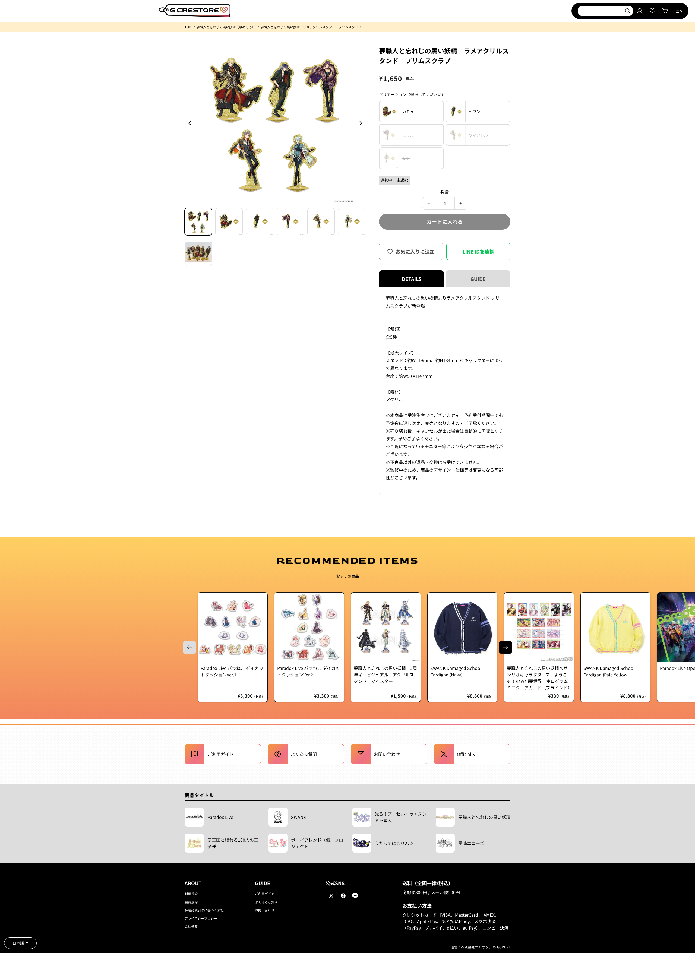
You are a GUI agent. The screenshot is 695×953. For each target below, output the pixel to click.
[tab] (198, 221)
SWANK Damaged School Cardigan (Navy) (456, 671)
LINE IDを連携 (478, 251)
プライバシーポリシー (201, 918)
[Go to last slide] (190, 123)
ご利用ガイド (264, 893)
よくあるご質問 (266, 902)
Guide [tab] (478, 278)
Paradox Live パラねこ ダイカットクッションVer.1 (232, 671)
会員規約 (191, 902)
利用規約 (191, 893)
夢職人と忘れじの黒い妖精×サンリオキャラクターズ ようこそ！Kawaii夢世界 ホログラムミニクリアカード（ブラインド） (539, 678)
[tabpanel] (444, 391)
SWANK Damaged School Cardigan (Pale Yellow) (609, 671)
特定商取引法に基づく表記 (204, 910)
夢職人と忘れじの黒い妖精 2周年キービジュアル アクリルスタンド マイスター (385, 674)
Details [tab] (411, 278)
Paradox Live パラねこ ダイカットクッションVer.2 (308, 671)
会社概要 (191, 926)
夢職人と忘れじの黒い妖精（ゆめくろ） (226, 26)
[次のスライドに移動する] (505, 647)
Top (188, 26)
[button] (679, 11)
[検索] (628, 11)
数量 (444, 192)
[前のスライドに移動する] (360, 123)
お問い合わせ (264, 910)
